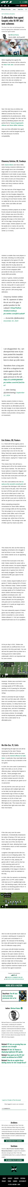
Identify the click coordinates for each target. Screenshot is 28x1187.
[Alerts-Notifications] (5, 5)
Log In (17, 5)
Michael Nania (14, 35)
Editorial (22, 1178)
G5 (26, 9)
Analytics (12, 13)
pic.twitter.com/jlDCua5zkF (14, 314)
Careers (16, 1178)
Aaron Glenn (9, 165)
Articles (7, 13)
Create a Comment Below (14, 977)
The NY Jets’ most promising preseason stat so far (10, 995)
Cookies (15, 1181)
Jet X (3, 13)
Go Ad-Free (24, 5)
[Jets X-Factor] (7, 2)
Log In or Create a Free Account (11, 1100)
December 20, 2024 (11, 321)
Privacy (4, 1181)
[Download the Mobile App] (2, 5)
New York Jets (8, 64)
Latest (14, 9)
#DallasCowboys (10, 311)
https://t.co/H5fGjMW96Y (13, 380)
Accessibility (22, 1181)
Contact (10, 1178)
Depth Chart (20, 9)
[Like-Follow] (8, 5)
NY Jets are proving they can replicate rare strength (14, 1045)
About (4, 1178)
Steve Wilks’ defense (16, 125)
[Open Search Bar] (20, 2)
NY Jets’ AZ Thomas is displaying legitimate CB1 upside (12, 1050)
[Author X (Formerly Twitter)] (22, 1008)
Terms (9, 1181)
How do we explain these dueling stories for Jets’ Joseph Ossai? (14, 1061)
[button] (2, 5)
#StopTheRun (15, 308)
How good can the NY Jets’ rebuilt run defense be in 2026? (13, 1056)
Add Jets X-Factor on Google (15, 979)
